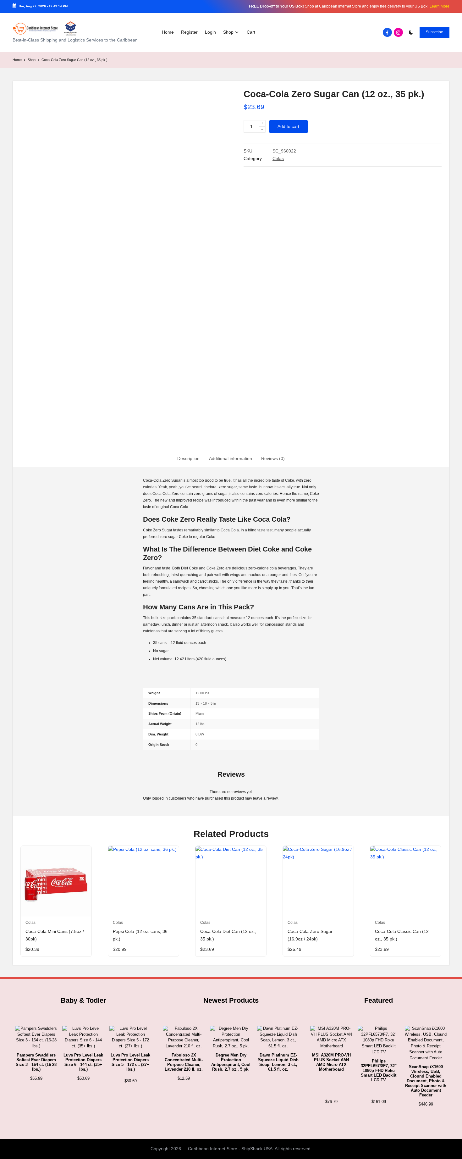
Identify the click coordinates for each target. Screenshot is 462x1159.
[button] (434, 32)
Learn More (439, 6)
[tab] (188, 459)
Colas (278, 158)
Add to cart (288, 126)
